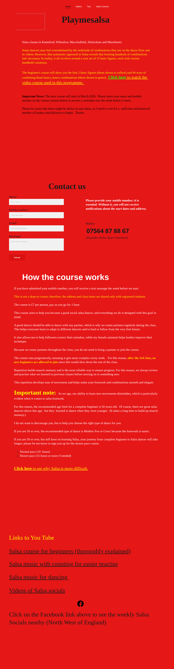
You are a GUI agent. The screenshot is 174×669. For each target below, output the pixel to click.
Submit (17, 257)
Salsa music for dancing (39, 577)
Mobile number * (19, 209)
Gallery (79, 6)
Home (68, 6)
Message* (15, 236)
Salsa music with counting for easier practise (63, 563)
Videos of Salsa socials (37, 590)
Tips (89, 6)
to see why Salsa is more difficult (59, 468)
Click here (117, 77)
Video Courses (102, 6)
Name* (13, 196)
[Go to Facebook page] (80, 603)
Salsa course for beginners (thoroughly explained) (70, 551)
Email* (13, 223)
